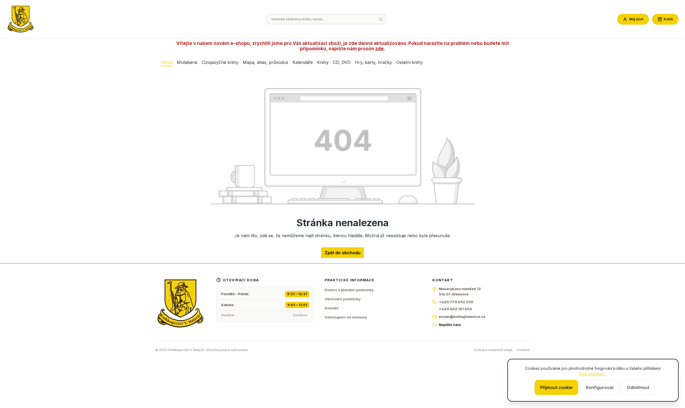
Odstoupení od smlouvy (346, 317)
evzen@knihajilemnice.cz (462, 316)
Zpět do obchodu (342, 252)
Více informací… (593, 374)
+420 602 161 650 (455, 309)
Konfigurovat (600, 387)
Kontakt (331, 308)
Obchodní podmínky (343, 299)
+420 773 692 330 (456, 302)
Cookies (523, 350)
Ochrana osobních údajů (493, 350)
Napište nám (450, 324)
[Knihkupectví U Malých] (20, 19)
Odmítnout (638, 387)
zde (379, 48)
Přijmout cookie (556, 387)
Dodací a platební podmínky (349, 290)
